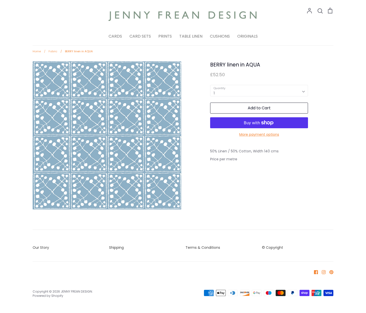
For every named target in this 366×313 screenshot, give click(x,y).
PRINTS (165, 36)
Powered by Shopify (48, 296)
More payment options (259, 134)
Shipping (116, 247)
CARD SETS (140, 36)
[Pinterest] (329, 271)
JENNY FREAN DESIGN (76, 291)
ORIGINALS (247, 36)
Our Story (41, 247)
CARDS (115, 36)
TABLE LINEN (190, 36)
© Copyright (272, 247)
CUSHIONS (220, 36)
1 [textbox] (214, 93)
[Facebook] (314, 271)
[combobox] (259, 90)
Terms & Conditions (202, 247)
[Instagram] (322, 271)
